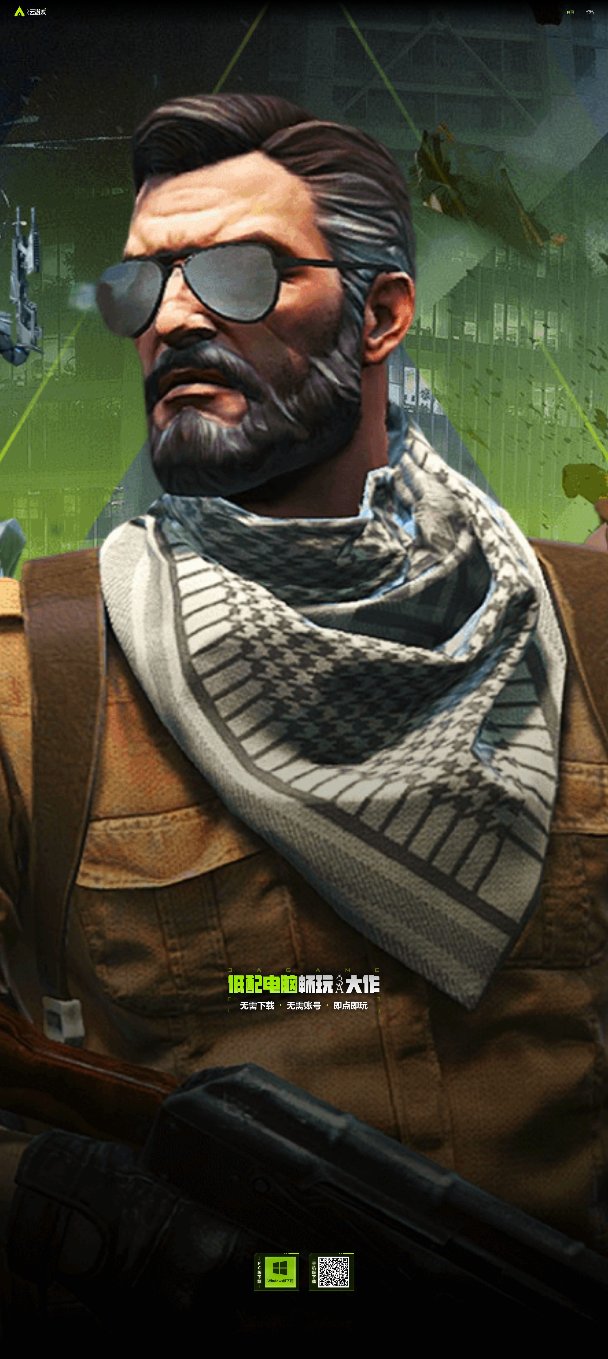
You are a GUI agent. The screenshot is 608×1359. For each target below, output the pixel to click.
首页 (570, 12)
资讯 (590, 12)
